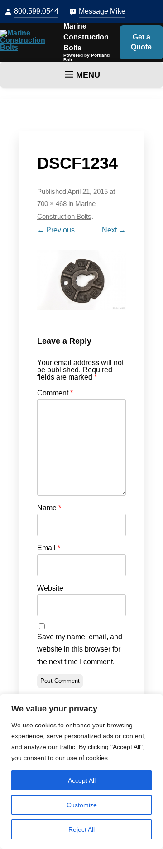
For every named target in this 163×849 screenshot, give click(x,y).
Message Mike (102, 11)
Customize (82, 805)
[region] (81, 771)
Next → (114, 230)
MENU (88, 74)
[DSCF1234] (81, 280)
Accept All (82, 780)
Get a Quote (141, 42)
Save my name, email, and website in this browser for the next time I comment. (79, 649)
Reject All (81, 829)
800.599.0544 (36, 11)
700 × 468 (52, 203)
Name (49, 508)
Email (48, 548)
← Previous (56, 230)
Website (50, 588)
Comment (55, 393)
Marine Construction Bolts (86, 37)
